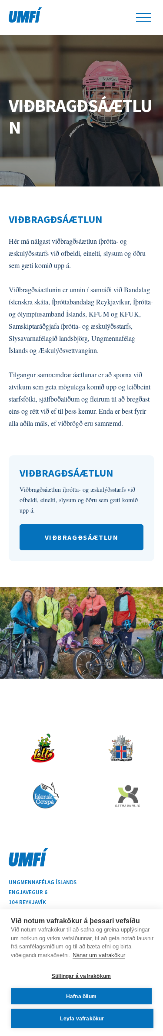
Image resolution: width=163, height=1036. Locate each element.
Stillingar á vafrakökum (81, 976)
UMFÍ (25, 15)
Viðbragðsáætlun (80, 116)
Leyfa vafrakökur (82, 1019)
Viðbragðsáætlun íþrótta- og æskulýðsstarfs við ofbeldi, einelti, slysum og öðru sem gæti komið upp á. (79, 499)
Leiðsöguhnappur (143, 17)
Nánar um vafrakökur (99, 955)
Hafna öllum (81, 997)
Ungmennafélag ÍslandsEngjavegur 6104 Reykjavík (43, 892)
